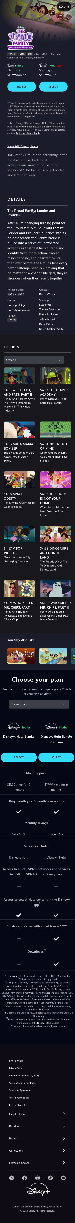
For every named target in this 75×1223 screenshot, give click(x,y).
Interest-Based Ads (18, 1105)
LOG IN (64, 6)
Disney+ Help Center (47, 1023)
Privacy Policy (15, 1068)
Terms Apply (12, 976)
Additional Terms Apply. (28, 133)
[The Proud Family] (21, 656)
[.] (11, 1178)
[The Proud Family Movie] (53, 656)
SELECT (22, 86)
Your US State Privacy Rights (22, 1083)
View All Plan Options (22, 146)
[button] (37, 1114)
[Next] (68, 655)
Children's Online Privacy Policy (24, 1075)
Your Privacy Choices (19, 1098)
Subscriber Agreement (20, 1090)
